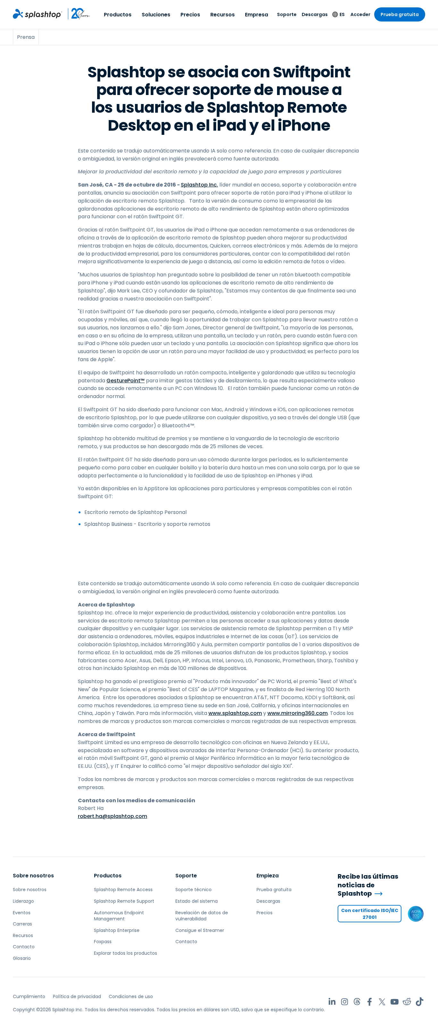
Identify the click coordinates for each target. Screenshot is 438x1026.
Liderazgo (23, 901)
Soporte (287, 14)
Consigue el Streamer (199, 930)
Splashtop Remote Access (123, 889)
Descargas (315, 14)
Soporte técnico (193, 889)
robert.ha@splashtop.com (112, 816)
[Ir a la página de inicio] (37, 14)
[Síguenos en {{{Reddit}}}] (407, 1001)
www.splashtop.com (235, 713)
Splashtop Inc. (199, 184)
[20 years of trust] (76, 14)
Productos (117, 14)
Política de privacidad (77, 996)
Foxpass (103, 941)
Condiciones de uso (131, 996)
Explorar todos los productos (125, 953)
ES (342, 14)
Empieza (268, 875)
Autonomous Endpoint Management (119, 915)
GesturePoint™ (125, 380)
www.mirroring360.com (297, 713)
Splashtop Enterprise (116, 930)
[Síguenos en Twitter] (382, 1001)
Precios (190, 14)
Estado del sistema (196, 901)
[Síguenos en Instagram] (344, 1001)
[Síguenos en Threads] (357, 1001)
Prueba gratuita (400, 14)
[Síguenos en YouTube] (394, 1001)
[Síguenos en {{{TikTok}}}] (419, 1001)
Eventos (21, 912)
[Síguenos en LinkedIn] (332, 1001)
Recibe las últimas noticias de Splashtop (368, 885)
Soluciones (156, 14)
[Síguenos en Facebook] (369, 1001)
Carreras (22, 924)
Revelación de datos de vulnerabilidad (201, 915)
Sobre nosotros (33, 875)
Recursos (222, 14)
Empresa (256, 14)
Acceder (360, 14)
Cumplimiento (29, 996)
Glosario (22, 958)
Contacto (24, 946)
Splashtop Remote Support (124, 901)
